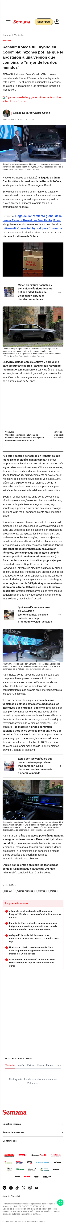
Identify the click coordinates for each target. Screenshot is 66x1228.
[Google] (4, 1188)
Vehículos (19, 35)
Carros (41, 891)
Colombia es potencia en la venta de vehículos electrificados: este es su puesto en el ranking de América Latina (24, 437)
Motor (53, 891)
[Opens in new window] (11, 1188)
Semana (7, 35)
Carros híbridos (25, 891)
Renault (8, 891)
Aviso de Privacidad (15, 1196)
